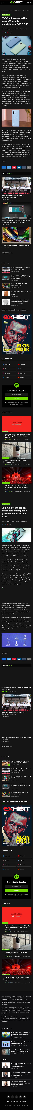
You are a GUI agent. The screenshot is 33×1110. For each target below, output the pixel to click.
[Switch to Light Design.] (30, 2)
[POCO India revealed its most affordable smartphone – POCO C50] (16, 55)
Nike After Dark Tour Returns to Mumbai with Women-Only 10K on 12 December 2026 (17, 487)
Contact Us (23, 1101)
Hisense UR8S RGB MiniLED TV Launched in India (16, 245)
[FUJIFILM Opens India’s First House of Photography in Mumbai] (16, 185)
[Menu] (3, 2)
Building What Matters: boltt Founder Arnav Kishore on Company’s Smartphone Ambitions (21, 1065)
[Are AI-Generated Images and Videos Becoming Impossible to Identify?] (6, 1052)
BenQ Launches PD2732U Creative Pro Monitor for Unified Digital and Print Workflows (20, 277)
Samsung (4, 653)
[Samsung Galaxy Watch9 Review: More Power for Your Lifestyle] (16, 677)
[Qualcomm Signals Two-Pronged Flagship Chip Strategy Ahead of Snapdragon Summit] (16, 424)
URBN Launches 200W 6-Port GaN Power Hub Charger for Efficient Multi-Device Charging (20, 301)
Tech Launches (9, 10)
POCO (3, 161)
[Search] (28, 2)
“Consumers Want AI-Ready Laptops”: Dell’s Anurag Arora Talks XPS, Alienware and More (21, 1074)
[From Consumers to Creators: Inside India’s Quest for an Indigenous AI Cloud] (6, 1034)
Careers (15, 1101)
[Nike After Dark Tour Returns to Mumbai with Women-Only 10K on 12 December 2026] (16, 475)
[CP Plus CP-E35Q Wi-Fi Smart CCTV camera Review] (16, 450)
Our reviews (4, 1007)
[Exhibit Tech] (16, 2)
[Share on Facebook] (3, 32)
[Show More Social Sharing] (10, 32)
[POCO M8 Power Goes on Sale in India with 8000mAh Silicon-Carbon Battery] (6, 293)
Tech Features (6, 974)
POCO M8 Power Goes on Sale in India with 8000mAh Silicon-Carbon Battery (21, 293)
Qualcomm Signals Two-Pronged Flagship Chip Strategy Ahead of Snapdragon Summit (17, 436)
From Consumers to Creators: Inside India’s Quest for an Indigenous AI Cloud (20, 1034)
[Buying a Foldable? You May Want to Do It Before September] (16, 727)
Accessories (5, 949)
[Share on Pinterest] (7, 32)
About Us (9, 1101)
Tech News (5, 431)
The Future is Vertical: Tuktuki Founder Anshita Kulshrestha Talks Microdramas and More (20, 1083)
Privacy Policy (15, 404)
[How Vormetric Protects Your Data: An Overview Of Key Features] (6, 1044)
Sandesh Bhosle (6, 28)
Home (3, 10)
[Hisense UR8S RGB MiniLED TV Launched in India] (16, 235)
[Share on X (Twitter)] (5, 32)
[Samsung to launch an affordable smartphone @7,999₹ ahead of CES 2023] (16, 541)
